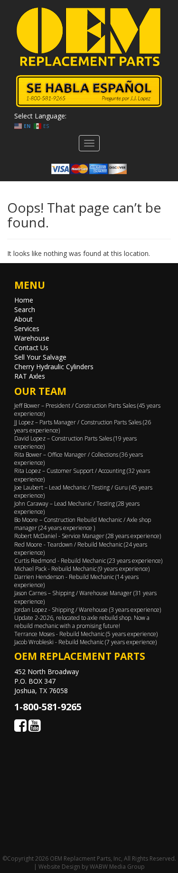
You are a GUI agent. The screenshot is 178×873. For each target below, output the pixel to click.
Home (23, 299)
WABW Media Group (117, 867)
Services (26, 328)
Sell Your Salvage (40, 357)
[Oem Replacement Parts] (89, 37)
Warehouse (31, 338)
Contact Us (31, 347)
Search (24, 309)
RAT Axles (29, 376)
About (23, 319)
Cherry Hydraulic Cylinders (54, 366)
